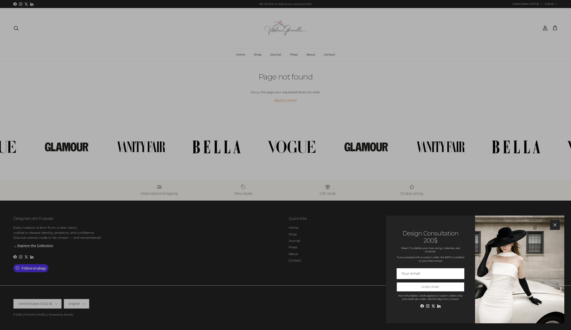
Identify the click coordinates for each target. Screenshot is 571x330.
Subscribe (430, 286)
